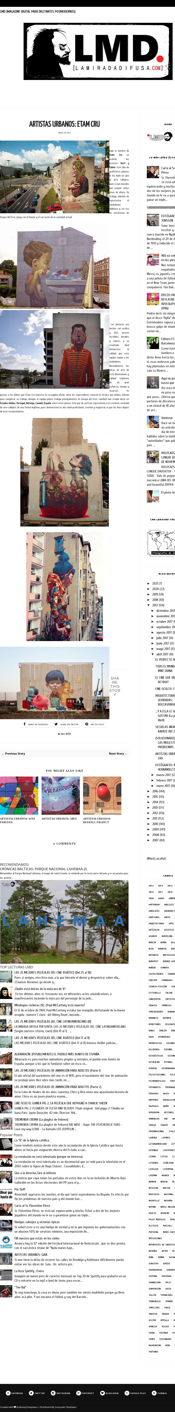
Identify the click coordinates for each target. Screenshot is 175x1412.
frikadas (153, 1093)
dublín (162, 1030)
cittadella (155, 992)
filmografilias (157, 1081)
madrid (165, 1175)
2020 (155, 589)
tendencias (155, 1301)
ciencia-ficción (158, 986)
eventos (153, 1068)
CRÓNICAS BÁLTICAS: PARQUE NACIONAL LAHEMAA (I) (43, 869)
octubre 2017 (164, 622)
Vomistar (167, 418)
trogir (165, 1314)
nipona (152, 1207)
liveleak (153, 1169)
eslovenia (154, 1049)
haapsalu (153, 1106)
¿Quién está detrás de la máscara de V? (40, 989)
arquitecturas (156, 923)
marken (152, 1181)
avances (153, 936)
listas (164, 1156)
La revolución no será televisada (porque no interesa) (49, 1157)
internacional (156, 1131)
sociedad (166, 1276)
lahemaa (153, 1137)
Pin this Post (97, 724)
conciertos (155, 999)
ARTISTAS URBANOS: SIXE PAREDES (17, 820)
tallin (152, 1295)
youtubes (153, 1351)
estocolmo (154, 1062)
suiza (168, 1288)
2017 (155, 605)
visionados (165, 1339)
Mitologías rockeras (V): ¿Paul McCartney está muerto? (50, 1005)
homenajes (154, 1118)
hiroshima (154, 1112)
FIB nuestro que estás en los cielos (37, 1238)
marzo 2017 (163, 775)
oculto (152, 1213)
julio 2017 (162, 638)
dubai (152, 1030)
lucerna (153, 1175)
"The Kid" (20, 1287)
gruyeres (153, 1100)
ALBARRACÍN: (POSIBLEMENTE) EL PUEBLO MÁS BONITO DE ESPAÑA (57, 1054)
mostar (166, 1188)
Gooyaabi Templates (66, 1407)
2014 (155, 802)
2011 (154, 818)
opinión (164, 1213)
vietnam (163, 1333)
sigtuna (153, 1276)
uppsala (164, 1320)
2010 (155, 824)
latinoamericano (158, 1144)
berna (163, 942)
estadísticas (156, 1055)
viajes (165, 1326)
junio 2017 (162, 643)
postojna (153, 1232)
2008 (155, 835)
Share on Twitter (69, 724)
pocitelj (167, 1225)
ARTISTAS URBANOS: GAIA (31, 1255)
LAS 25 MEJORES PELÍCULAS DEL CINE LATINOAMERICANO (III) (53, 1021)
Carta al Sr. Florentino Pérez (32, 1206)
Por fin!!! (20, 1189)
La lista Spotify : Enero (29, 1271)
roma (151, 1257)
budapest (153, 961)
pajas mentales (157, 1219)
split (168, 1282)
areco (167, 917)
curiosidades (156, 1011)
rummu (161, 1257)
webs (167, 1345)
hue (166, 1118)
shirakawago (155, 1270)
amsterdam (154, 904)
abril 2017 (162, 654)
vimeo (152, 1339)
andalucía (154, 911)
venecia (153, 1326)
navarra (168, 1200)
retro (165, 1251)
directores (155, 1024)
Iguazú (164, 1125)
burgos (152, 967)
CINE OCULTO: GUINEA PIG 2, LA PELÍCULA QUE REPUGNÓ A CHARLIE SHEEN (61, 1103)
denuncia (153, 1018)
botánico (153, 955)
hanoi (166, 1106)
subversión (155, 1288)
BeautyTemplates (28, 1407)
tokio (167, 1307)
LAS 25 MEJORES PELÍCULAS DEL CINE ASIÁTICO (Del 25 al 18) (53, 972)
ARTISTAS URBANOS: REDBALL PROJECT (97, 820)
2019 (155, 594)
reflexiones (155, 1238)
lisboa (152, 1156)
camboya (164, 967)
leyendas (153, 1150)
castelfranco (156, 974)
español (168, 1049)
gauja (166, 1093)
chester (153, 980)
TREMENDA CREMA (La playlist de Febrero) (41, 1119)
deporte (167, 1018)
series (166, 1263)
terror (168, 1301)
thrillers (154, 1307)
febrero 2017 (164, 780)
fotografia (155, 1087)
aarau (161, 898)
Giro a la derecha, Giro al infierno (35, 1173)
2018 (155, 600)
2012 (155, 813)
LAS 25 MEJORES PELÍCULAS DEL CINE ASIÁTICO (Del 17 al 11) (52, 1038)
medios (164, 1181)
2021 (155, 583)
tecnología (166, 1295)
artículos (154, 930)
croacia (153, 1005)
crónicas (166, 1005)
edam (151, 1037)
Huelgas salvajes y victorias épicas (37, 1222)
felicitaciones (157, 1074)
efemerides (164, 1037)
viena (152, 1333)
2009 (155, 829)
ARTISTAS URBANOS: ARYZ (59, 818)
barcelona (167, 936)
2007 (155, 840)
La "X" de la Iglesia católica (32, 1140)
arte (68, 734)
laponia (166, 1137)
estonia (168, 1062)
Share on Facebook (38, 724)
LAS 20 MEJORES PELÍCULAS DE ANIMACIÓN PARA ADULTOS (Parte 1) (58, 1070)
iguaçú (152, 1125)
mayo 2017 (163, 649)
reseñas (153, 1251)
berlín (152, 942)
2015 (155, 797)
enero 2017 (163, 786)
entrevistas (155, 1043)
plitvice (153, 1225)
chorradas (167, 980)
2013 (155, 808)
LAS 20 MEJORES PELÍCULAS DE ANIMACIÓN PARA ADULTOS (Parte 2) (58, 1087)
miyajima (153, 1188)
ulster (152, 1320)
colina (168, 992)
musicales (154, 1194)
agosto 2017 (164, 632)
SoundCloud (155, 1282)
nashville (154, 1200)
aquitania (154, 917)
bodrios (162, 948)
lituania (153, 1162)
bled (151, 948)
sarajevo (153, 1263)
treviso (153, 1314)
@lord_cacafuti (156, 858)
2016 (155, 791)
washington (155, 1345)
